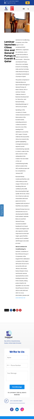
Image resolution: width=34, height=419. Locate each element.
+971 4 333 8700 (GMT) (12, 1)
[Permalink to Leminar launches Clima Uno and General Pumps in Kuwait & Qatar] (17, 22)
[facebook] (12, 409)
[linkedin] (17, 409)
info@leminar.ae (10, 3)
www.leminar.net (20, 298)
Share (6, 310)
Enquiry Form (2, 210)
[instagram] (22, 409)
